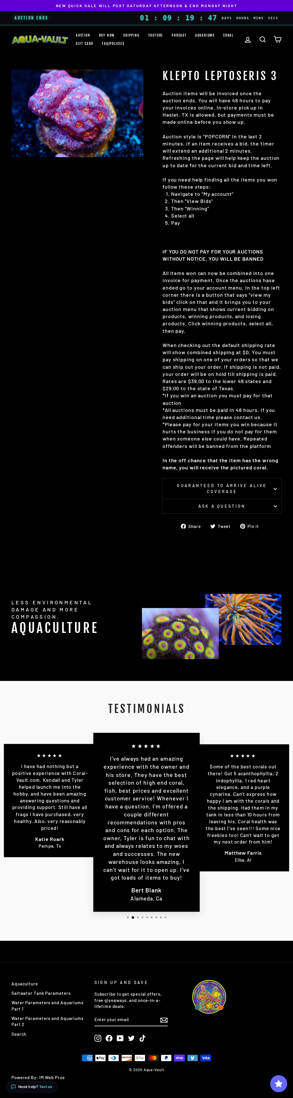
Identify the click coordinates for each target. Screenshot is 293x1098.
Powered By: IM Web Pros (38, 1077)
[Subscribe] (164, 1020)
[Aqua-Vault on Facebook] (109, 1038)
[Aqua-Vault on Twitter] (131, 1038)
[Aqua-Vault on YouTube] (120, 1038)
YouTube (155, 35)
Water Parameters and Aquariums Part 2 (47, 1021)
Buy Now (107, 35)
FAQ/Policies (113, 43)
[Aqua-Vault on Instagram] (97, 1038)
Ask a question (222, 506)
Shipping (131, 35)
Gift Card (84, 43)
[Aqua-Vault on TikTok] (142, 1038)
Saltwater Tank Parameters (41, 993)
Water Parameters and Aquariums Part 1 (47, 1005)
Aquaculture (24, 983)
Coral (228, 35)
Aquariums (205, 35)
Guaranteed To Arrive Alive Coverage (222, 488)
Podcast (179, 35)
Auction (83, 35)
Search (18, 1034)
